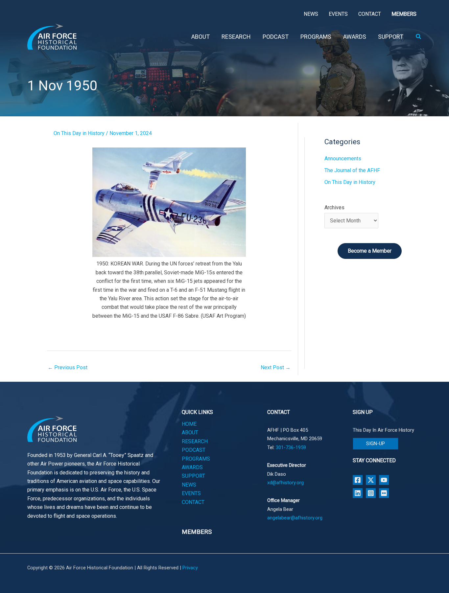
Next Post (276, 367)
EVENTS (191, 493)
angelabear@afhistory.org (294, 518)
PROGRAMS (196, 459)
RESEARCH (195, 441)
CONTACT (193, 502)
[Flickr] (384, 493)
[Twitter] (371, 480)
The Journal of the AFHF (352, 170)
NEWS (189, 485)
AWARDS (192, 467)
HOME (189, 424)
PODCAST (193, 450)
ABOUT (190, 432)
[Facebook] (358, 480)
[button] (419, 37)
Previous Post (67, 367)
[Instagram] (371, 493)
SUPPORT (193, 476)
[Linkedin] (358, 493)
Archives (334, 207)
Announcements (342, 158)
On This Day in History (79, 133)
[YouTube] (384, 480)
